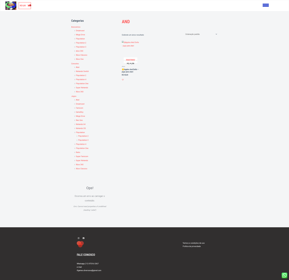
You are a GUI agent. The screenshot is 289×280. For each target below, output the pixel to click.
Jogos (73, 96)
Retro (78, 152)
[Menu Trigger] (266, 5)
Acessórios (75, 27)
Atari (77, 67)
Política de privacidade (192, 246)
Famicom (79, 108)
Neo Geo (79, 120)
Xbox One (80, 59)
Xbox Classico (81, 169)
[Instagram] (78, 238)
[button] (123, 80)
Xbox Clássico (81, 55)
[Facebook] (83, 238)
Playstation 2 (81, 43)
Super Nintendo (82, 88)
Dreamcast (80, 31)
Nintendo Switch (82, 71)
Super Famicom (82, 156)
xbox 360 (79, 51)
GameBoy (79, 112)
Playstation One (82, 83)
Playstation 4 (81, 79)
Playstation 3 (81, 47)
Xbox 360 (79, 92)
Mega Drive (80, 35)
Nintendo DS (81, 128)
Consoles (75, 64)
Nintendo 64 (80, 124)
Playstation (80, 39)
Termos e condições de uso (194, 243)
